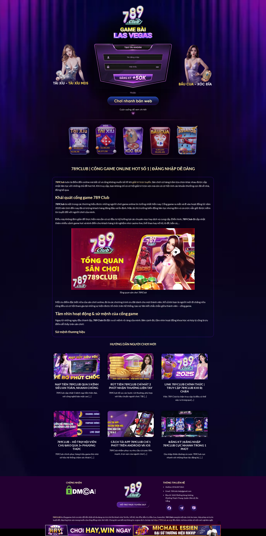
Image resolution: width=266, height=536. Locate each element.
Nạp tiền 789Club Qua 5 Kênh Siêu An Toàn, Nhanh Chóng (77, 386)
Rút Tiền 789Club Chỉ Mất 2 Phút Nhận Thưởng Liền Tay (130, 386)
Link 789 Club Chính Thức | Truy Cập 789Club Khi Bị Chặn (185, 388)
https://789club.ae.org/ (163, 520)
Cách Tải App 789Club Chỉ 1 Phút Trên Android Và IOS (131, 443)
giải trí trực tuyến (141, 182)
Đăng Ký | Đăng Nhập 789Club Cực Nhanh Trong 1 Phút (184, 445)
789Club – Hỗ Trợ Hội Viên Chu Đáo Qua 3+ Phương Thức (76, 445)
